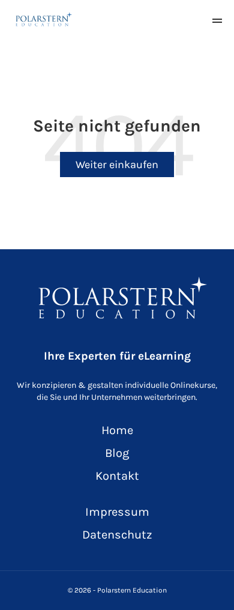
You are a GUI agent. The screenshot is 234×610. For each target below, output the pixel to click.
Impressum (117, 512)
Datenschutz (117, 535)
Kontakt (117, 476)
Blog (117, 453)
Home (117, 430)
